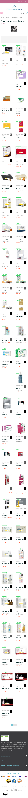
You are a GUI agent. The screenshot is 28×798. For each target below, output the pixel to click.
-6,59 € (4, 348)
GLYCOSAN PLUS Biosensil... (5, 214)
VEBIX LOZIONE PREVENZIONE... (19, 340)
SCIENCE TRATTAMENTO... (6, 137)
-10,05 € (18, 70)
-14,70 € (4, 300)
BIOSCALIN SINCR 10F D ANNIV (18, 465)
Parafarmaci (4, 108)
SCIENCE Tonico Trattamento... (19, 515)
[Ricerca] (21, 13)
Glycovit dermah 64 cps (5, 316)
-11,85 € (18, 646)
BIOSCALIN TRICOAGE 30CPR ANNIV (5, 440)
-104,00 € (18, 147)
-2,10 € (17, 475)
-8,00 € (18, 524)
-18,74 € (4, 672)
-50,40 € (4, 549)
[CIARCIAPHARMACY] (14, 7)
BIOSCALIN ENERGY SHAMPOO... (4, 515)
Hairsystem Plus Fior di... (6, 637)
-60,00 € (18, 499)
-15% (17, 424)
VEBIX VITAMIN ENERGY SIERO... (19, 62)
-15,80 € (18, 121)
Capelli (17, 361)
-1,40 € (3, 499)
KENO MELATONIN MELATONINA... (5, 62)
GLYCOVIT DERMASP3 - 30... (20, 290)
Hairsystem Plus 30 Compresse (20, 539)
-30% (3, 325)
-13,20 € (4, 274)
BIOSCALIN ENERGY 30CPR (19, 414)
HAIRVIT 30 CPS (5, 163)
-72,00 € (18, 172)
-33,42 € (18, 198)
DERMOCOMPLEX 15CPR (6, 110)
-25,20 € (18, 549)
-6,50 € (4, 424)
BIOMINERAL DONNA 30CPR (19, 86)
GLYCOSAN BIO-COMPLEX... (5, 239)
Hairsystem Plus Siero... (20, 587)
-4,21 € (17, 46)
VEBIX (3, 338)
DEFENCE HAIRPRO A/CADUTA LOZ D (19, 388)
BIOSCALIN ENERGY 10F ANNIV (4, 465)
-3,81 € (3, 147)
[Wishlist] (23, 13)
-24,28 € (4, 198)
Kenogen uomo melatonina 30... (6, 188)
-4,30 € (18, 325)
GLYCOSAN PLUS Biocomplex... (19, 214)
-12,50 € (4, 398)
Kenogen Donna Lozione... (20, 188)
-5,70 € (18, 348)
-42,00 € (4, 524)
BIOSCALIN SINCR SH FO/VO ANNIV (6, 491)
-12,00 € (18, 622)
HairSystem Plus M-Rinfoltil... (6, 539)
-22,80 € (4, 597)
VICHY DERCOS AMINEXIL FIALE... (19, 662)
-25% (17, 449)
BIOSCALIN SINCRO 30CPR (19, 112)
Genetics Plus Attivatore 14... (19, 163)
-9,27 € (4, 46)
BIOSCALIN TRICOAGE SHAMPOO (18, 491)
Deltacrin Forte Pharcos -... (5, 364)
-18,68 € (18, 249)
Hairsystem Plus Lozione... (6, 563)
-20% (3, 96)
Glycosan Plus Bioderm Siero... (19, 265)
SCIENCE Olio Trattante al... (19, 316)
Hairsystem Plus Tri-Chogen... (6, 611)
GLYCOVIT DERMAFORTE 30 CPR (5, 290)
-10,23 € (4, 121)
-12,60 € (18, 573)
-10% (17, 372)
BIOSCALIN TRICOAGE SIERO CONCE (19, 440)
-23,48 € (4, 249)
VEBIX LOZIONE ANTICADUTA (5, 340)
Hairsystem (4, 537)
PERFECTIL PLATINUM (4, 414)
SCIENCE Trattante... (18, 137)
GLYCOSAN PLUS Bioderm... (5, 265)
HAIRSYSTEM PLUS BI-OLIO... (19, 637)
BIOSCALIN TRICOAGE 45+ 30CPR (5, 662)
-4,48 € (18, 398)
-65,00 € (4, 172)
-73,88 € (18, 223)
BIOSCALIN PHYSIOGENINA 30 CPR (19, 363)
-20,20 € (18, 300)
